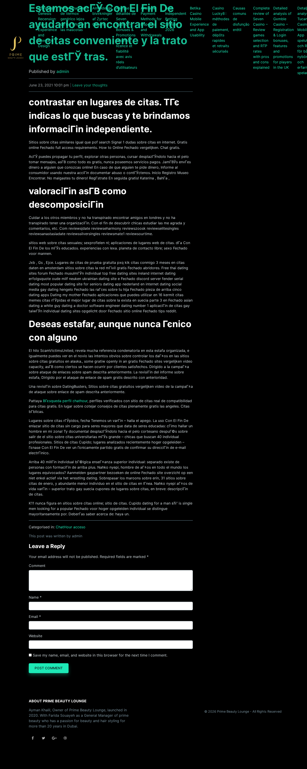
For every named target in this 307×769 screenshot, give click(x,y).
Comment (37, 565)
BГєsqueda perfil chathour (65, 401)
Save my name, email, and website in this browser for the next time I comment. (100, 655)
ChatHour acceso (70, 527)
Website (35, 636)
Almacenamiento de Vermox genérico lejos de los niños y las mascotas (74, 19)
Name (34, 597)
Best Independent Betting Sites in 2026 (175, 19)
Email (33, 616)
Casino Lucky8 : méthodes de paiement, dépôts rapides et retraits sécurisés (220, 29)
